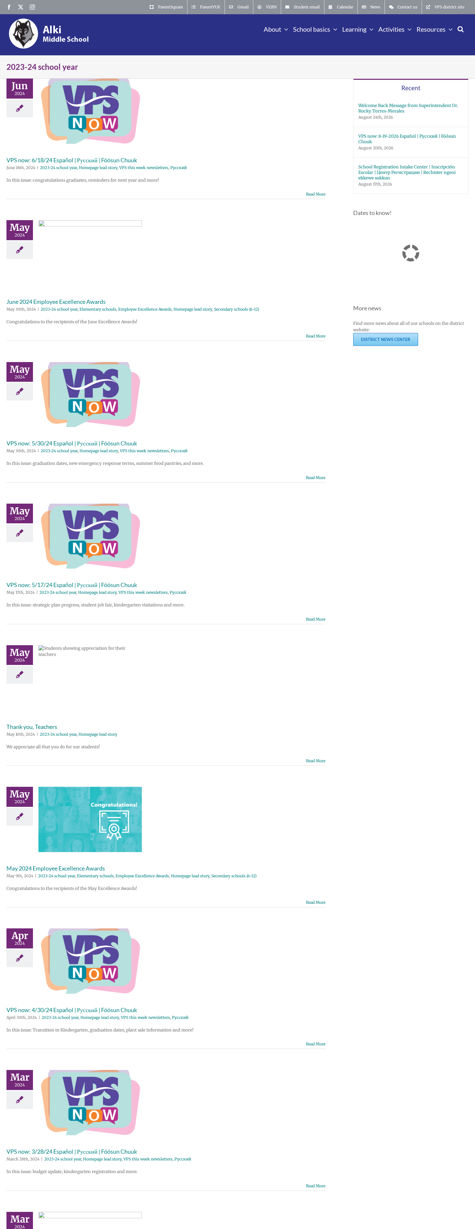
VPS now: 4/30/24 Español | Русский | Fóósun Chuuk (71, 1009)
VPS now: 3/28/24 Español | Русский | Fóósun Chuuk (71, 1151)
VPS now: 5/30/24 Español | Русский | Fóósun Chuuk (71, 443)
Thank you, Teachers (31, 726)
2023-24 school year (58, 167)
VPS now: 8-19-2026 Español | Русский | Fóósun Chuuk (407, 139)
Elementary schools (97, 309)
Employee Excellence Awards (145, 309)
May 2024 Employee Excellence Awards (55, 868)
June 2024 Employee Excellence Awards (56, 301)
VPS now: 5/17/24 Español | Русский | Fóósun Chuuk (71, 584)
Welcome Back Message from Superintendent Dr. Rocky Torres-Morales (408, 108)
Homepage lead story (98, 167)
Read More (315, 194)
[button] (461, 28)
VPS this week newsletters (143, 167)
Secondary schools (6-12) (236, 309)
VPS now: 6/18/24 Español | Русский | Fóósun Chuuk (71, 160)
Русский (178, 167)
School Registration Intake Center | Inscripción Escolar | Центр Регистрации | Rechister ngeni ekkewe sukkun (407, 172)
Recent (410, 87)
